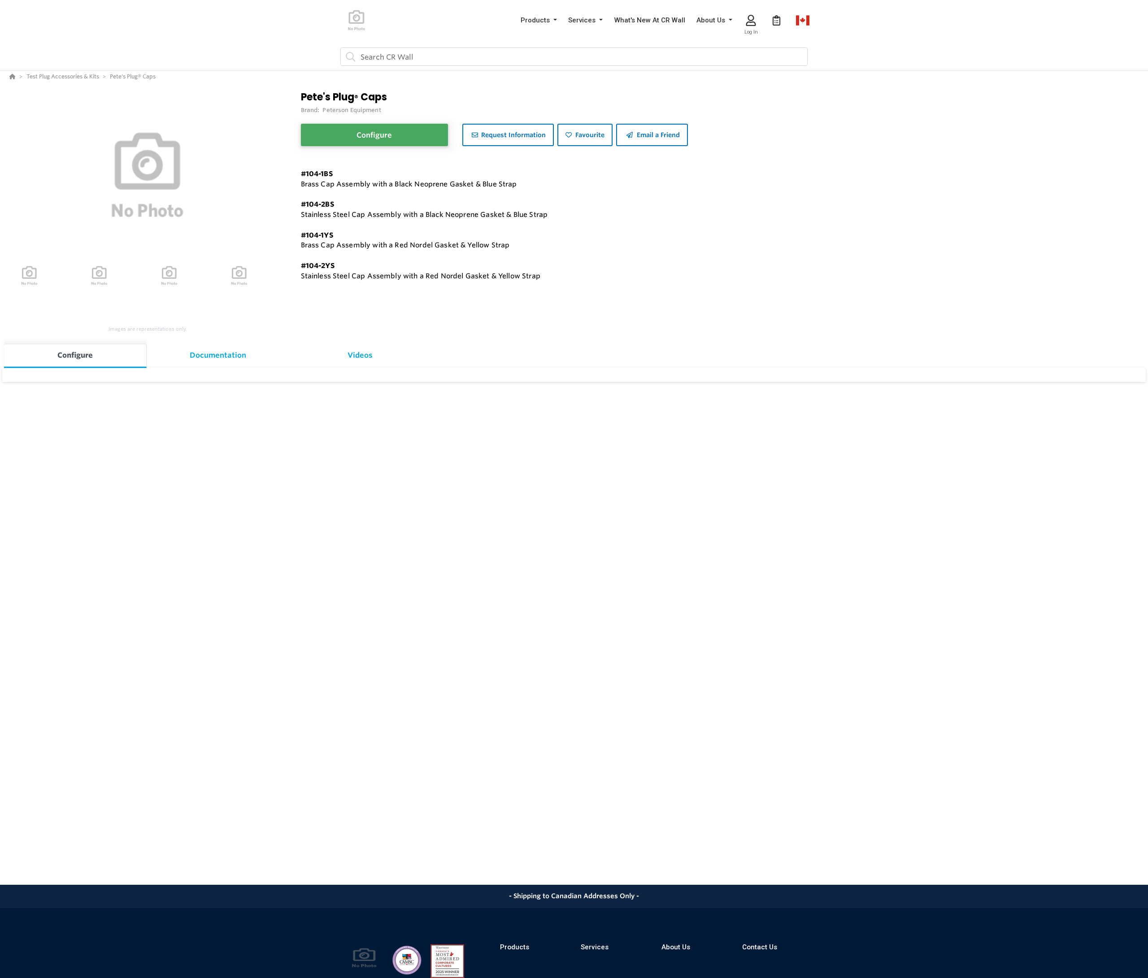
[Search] (349, 57)
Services (595, 947)
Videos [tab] (360, 355)
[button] (539, 20)
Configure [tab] (75, 355)
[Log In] (751, 20)
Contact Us (759, 947)
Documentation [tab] (218, 355)
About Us (675, 947)
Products (514, 947)
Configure (374, 134)
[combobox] (574, 56)
